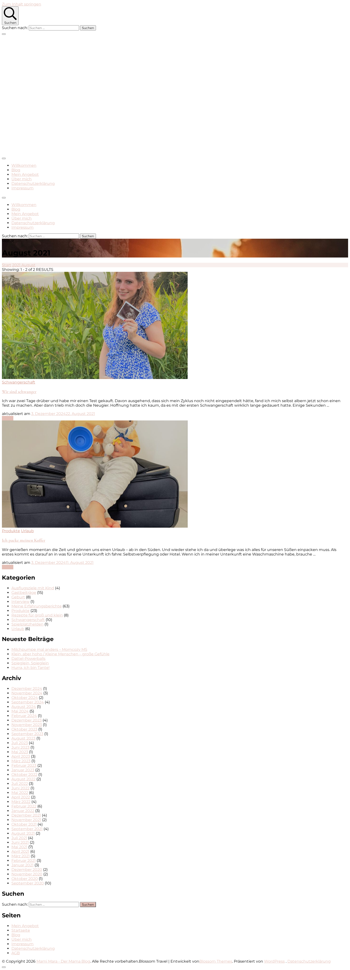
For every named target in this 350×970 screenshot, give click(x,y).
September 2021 (27, 829)
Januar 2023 (22, 770)
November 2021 (26, 820)
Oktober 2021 (24, 824)
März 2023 (20, 761)
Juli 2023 (19, 743)
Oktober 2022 (24, 774)
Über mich (21, 179)
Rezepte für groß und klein (37, 615)
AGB (15, 953)
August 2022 (23, 779)
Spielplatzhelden (27, 624)
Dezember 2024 (26, 688)
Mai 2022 (19, 792)
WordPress (274, 961)
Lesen (7, 418)
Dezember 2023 (26, 720)
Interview (20, 601)
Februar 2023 (23, 765)
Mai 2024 (20, 711)
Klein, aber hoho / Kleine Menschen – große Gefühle (60, 654)
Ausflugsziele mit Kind (32, 588)
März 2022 (20, 801)
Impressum (22, 188)
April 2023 (20, 756)
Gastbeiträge (23, 592)
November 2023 (26, 724)
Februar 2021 (23, 860)
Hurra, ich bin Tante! (30, 667)
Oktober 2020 (24, 878)
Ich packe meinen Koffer (23, 540)
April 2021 (20, 851)
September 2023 (27, 734)
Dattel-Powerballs (28, 658)
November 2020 (26, 874)
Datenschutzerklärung (33, 183)
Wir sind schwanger (19, 391)
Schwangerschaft (18, 382)
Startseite (20, 930)
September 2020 (27, 883)
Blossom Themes (215, 961)
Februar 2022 (23, 806)
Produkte (11, 531)
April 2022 (20, 797)
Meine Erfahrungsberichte (36, 606)
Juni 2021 (20, 842)
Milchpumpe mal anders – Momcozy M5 (49, 649)
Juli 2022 (19, 783)
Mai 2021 (19, 847)
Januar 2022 (22, 810)
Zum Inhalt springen (21, 4)
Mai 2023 (19, 752)
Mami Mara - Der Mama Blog (63, 961)
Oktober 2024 (24, 697)
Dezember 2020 (26, 869)
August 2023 (23, 738)
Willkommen (23, 165)
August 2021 (23, 833)
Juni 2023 (20, 747)
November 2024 (26, 693)
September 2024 (27, 702)
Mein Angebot (25, 174)
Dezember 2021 (26, 815)
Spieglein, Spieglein (30, 663)
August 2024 (23, 706)
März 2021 (20, 856)
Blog (15, 170)
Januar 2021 (22, 865)
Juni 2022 (20, 788)
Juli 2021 (19, 838)
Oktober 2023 (24, 729)
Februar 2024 (24, 715)
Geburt (18, 597)
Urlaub (27, 531)
